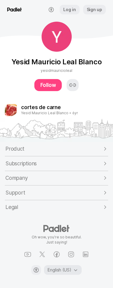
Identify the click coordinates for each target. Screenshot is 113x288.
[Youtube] (27, 254)
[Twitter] (42, 254)
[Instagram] (71, 254)
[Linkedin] (85, 254)
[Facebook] (56, 254)
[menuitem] (51, 9)
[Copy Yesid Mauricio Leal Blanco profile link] (73, 85)
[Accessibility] (36, 270)
